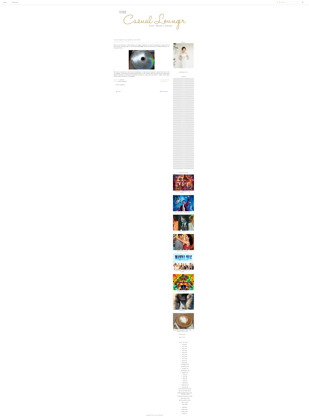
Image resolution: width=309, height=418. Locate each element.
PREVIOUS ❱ (164, 91)
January (184, 387)
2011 (183, 358)
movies (183, 129)
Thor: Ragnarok (182, 291)
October (184, 368)
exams (183, 109)
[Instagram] (280, 2)
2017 (183, 346)
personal (183, 137)
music (183, 131)
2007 (183, 409)
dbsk (119, 81)
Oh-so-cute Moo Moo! (185, 390)
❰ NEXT (118, 91)
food (183, 111)
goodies (183, 113)
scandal (183, 151)
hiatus (183, 118)
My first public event (185, 400)
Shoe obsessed (184, 398)
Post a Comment (120, 84)
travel (183, 155)
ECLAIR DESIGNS (158, 415)
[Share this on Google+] (166, 81)
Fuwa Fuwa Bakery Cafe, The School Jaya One (182, 330)
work (183, 168)
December (184, 364)
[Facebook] (277, 2)
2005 (183, 413)
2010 (183, 360)
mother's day (183, 127)
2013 (183, 354)
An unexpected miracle (184, 388)
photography (183, 140)
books (183, 87)
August (184, 372)
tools (183, 153)
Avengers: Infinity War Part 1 (182, 192)
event (183, 107)
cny (183, 92)
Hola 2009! (185, 404)
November (184, 366)
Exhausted (182, 334)
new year (183, 133)
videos (183, 161)
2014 (183, 352)
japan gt (183, 120)
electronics (183, 105)
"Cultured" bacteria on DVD (184, 396)
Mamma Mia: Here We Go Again (182, 271)
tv (183, 157)
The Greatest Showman (182, 212)
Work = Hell (185, 402)
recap (183, 146)
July (184, 374)
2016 (183, 348)
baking (183, 83)
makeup (183, 122)
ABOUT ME (15, 2)
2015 (183, 350)
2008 (183, 407)
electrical (183, 103)
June (184, 376)
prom (183, 142)
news (183, 135)
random (124, 81)
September (184, 370)
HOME (5, 2)
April (184, 381)
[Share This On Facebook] (161, 81)
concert (183, 94)
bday (183, 85)
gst (183, 116)
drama (183, 100)
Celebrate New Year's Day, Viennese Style (184, 393)
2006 (183, 411)
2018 (183, 344)
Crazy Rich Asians (182, 251)
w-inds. (183, 164)
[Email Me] (284, 2)
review (183, 148)
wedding (183, 166)
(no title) (182, 231)
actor (183, 79)
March (184, 383)
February (184, 385)
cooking (183, 96)
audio (183, 81)
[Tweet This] (162, 81)
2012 (183, 356)
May (184, 378)
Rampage (182, 310)
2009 (183, 362)
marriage (183, 124)
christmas (183, 89)
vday (183, 159)
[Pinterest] (282, 2)
